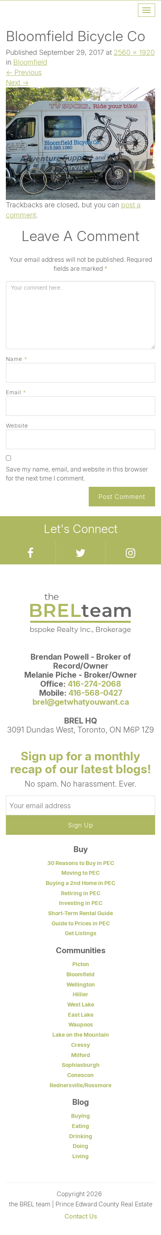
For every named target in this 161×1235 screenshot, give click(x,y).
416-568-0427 (95, 692)
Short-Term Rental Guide (80, 913)
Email (16, 392)
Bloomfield (30, 62)
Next (17, 82)
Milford (80, 1055)
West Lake (80, 1004)
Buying (80, 1116)
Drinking (80, 1136)
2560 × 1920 (134, 52)
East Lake (80, 1014)
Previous (24, 72)
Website (17, 425)
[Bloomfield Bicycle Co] (80, 143)
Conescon (80, 1075)
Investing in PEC (80, 903)
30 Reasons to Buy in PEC (80, 863)
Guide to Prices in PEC (81, 923)
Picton (80, 964)
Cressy (80, 1045)
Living (80, 1156)
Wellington (80, 984)
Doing (80, 1146)
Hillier (80, 994)
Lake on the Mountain (80, 1034)
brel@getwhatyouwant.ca (80, 701)
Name (16, 359)
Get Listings (81, 933)
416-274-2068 (94, 683)
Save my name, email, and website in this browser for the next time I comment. (77, 473)
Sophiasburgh (81, 1065)
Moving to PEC (80, 873)
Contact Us (80, 1215)
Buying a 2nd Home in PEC (80, 883)
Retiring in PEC (80, 893)
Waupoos (80, 1024)
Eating (80, 1126)
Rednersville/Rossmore (80, 1085)
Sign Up (80, 824)
